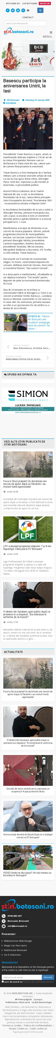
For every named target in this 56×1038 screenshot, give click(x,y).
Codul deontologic (42, 1002)
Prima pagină (24, 999)
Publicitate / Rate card (18, 1002)
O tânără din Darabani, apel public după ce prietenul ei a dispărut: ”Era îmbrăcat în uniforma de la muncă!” (26, 614)
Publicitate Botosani (15, 950)
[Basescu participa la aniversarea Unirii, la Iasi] (28, 129)
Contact (38, 999)
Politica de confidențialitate (38, 981)
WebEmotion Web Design (18, 940)
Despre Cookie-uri (18, 1028)
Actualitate (11, 103)
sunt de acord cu (29, 981)
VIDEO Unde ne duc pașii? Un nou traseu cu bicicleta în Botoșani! (27, 874)
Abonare (48, 977)
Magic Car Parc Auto (15, 945)
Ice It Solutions (12, 954)
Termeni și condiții (11, 1025)
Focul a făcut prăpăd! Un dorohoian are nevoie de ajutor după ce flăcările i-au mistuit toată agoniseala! (25, 484)
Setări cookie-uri (38, 1028)
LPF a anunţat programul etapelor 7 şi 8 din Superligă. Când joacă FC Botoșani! (27, 547)
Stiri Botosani (13, 100)
